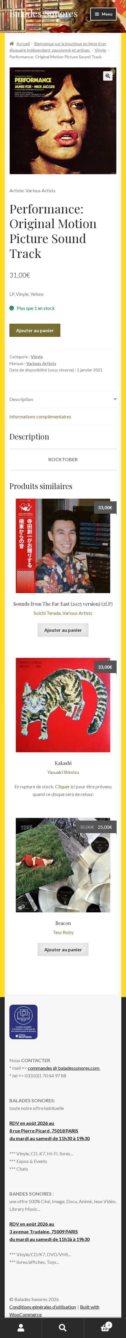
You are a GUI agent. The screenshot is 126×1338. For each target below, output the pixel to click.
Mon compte (21, 1328)
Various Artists (41, 363)
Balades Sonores (43, 13)
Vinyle (100, 49)
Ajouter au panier (35, 330)
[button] (108, 76)
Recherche (63, 1328)
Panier (97, 1323)
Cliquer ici (65, 786)
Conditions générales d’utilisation (42, 1307)
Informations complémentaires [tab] (40, 416)
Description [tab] (21, 399)
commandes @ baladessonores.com (64, 1068)
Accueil (23, 43)
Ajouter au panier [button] (63, 630)
